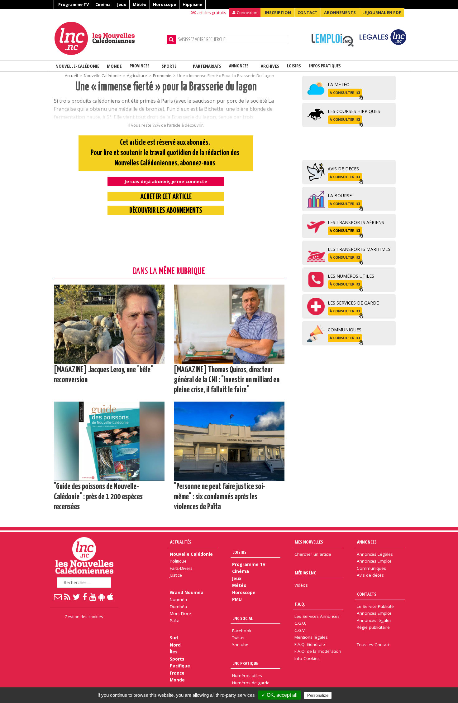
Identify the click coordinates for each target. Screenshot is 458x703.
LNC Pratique (245, 663)
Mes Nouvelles (309, 542)
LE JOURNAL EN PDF (381, 12)
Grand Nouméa (186, 592)
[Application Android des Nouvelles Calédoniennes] (101, 596)
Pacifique (180, 666)
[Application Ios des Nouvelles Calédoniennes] (110, 596)
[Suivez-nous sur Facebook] (85, 596)
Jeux (121, 4)
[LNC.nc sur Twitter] (77, 596)
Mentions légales (311, 637)
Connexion (247, 12)
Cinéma (103, 4)
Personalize (317, 695)
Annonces (239, 66)
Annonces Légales (375, 554)
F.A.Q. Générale (309, 644)
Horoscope (164, 4)
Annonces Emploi (374, 561)
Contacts (366, 594)
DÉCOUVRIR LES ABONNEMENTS (165, 210)
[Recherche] (171, 39)
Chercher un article (312, 554)
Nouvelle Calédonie (191, 554)
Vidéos (301, 585)
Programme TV (73, 4)
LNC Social (242, 618)
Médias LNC (305, 573)
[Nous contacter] (58, 596)
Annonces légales (374, 620)
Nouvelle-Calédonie (77, 66)
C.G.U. (300, 623)
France (177, 673)
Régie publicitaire (373, 627)
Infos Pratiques (325, 66)
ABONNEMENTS (340, 12)
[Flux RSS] (67, 596)
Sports (169, 66)
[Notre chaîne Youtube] (93, 596)
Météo (139, 4)
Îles (173, 652)
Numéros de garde (251, 683)
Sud (174, 638)
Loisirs (294, 66)
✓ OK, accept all (279, 695)
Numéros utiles (247, 675)
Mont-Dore (180, 613)
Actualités (180, 542)
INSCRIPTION (278, 12)
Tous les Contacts (374, 644)
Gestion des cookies (83, 616)
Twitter (238, 637)
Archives (270, 66)
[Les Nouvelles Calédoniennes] (108, 38)
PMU (237, 599)
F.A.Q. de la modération (317, 651)
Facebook (241, 630)
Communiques (371, 568)
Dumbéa (178, 606)
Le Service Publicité (375, 606)
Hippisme (192, 4)
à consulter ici (345, 92)
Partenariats (207, 66)
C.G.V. (300, 630)
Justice (176, 575)
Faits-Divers (181, 568)
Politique (178, 561)
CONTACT (307, 12)
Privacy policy (349, 695)
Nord (175, 645)
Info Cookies (307, 658)
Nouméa (178, 599)
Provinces (140, 66)
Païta (174, 620)
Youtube (240, 644)
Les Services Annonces (317, 616)
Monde (114, 66)
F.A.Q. (300, 604)
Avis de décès (370, 575)
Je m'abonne (339, 17)
